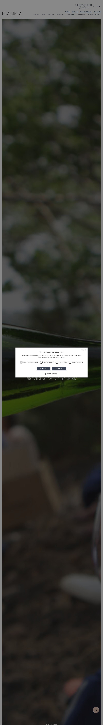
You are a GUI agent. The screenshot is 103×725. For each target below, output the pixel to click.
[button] (51, 374)
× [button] (85, 350)
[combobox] (82, 350)
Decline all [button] (59, 368)
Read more (62, 357)
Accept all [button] (43, 368)
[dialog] (51, 362)
